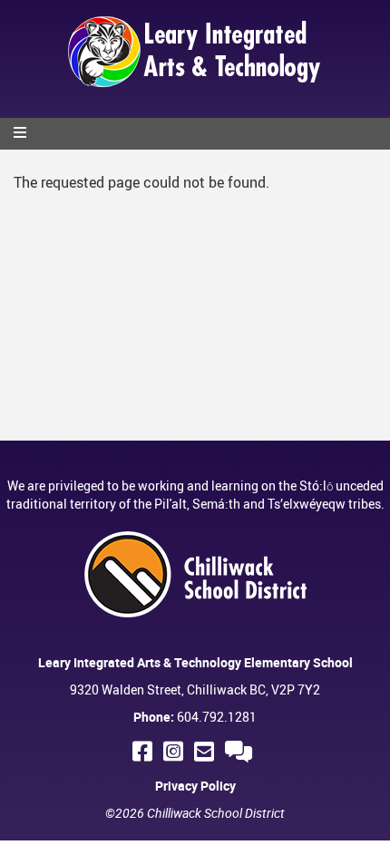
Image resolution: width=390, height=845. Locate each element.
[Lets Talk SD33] (241, 751)
